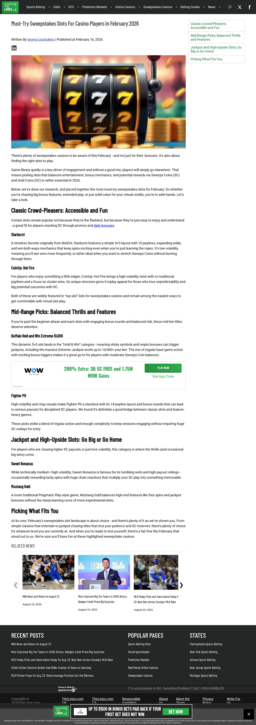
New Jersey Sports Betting (205, 667)
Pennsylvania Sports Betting (206, 644)
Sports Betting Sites (139, 644)
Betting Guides (190, 7)
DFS (71, 7)
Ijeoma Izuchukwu (41, 39)
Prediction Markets (94, 7)
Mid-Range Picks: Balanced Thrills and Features (215, 37)
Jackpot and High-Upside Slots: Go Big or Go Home (216, 49)
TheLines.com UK (72, 701)
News (211, 7)
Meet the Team (183, 701)
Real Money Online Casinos (143, 667)
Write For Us (233, 701)
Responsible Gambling (131, 701)
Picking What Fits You (206, 59)
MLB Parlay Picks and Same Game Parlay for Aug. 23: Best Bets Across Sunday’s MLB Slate (62, 660)
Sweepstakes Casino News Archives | (29, 32)
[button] (229, 7)
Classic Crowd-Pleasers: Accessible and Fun (208, 26)
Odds (56, 7)
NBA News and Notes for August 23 (31, 644)
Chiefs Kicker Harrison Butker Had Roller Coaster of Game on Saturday (51, 667)
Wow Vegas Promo (163, 376)
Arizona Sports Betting (202, 660)
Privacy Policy (208, 701)
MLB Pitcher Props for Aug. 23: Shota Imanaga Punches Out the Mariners (52, 675)
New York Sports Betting (203, 652)
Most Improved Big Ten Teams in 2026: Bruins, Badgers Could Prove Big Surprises (57, 652)
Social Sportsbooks (138, 652)
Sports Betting (35, 7)
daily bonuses (104, 225)
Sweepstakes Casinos (157, 7)
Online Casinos (125, 7)
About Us (163, 701)
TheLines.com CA (102, 701)
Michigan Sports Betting (203, 675)
